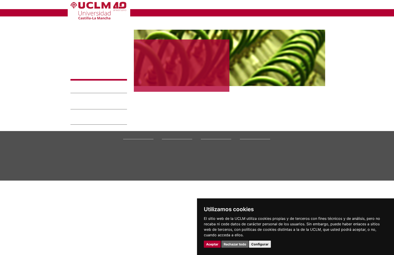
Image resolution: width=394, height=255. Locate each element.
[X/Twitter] (292, 141)
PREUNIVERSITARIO (152, 5)
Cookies (91, 162)
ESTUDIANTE (189, 5)
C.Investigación (210, 122)
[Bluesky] (302, 141)
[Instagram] (280, 141)
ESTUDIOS (160, 12)
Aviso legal (76, 162)
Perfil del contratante (254, 134)
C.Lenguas (207, 131)
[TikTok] (286, 141)
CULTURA (287, 12)
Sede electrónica (251, 125)
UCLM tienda (248, 145)
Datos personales (109, 162)
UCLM (139, 12)
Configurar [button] (260, 244)
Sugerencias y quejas (253, 128)
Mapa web (114, 166)
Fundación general (135, 137)
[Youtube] (312, 141)
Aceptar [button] (212, 244)
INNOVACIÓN (224, 12)
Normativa (130, 140)
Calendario (169, 131)
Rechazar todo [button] (235, 244)
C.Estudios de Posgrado (216, 128)
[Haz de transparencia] (289, 118)
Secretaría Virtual (251, 122)
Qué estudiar (170, 116)
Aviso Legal (81, 69)
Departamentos (211, 119)
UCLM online (170, 122)
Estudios (168, 111)
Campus (128, 119)
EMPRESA (216, 5)
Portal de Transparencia (138, 131)
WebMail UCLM (249, 143)
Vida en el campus (174, 125)
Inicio (137, 22)
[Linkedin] (306, 141)
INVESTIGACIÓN (191, 12)
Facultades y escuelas (215, 116)
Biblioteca (246, 116)
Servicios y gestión (135, 134)
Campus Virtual (249, 119)
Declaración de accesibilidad (87, 166)
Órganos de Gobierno (137, 122)
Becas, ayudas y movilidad (178, 128)
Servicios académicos (176, 134)
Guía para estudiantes (254, 148)
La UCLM (130, 111)
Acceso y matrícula (174, 119)
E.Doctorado (209, 125)
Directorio (246, 140)
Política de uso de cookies (95, 77)
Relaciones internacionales (140, 116)
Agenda (128, 125)
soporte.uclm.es (87, 133)
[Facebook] (297, 141)
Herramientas (314, 5)
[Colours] (309, 118)
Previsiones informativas (139, 128)
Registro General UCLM (255, 137)
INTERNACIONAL (257, 12)
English (291, 5)
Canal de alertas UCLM (254, 131)
